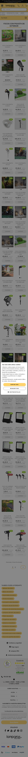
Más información (12, 381)
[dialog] (14, 378)
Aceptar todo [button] (15, 384)
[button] (14, 392)
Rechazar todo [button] (14, 388)
